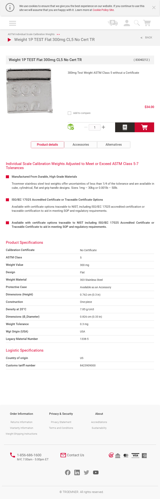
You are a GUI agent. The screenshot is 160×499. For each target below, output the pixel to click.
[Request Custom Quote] (125, 127)
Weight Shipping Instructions (21, 433)
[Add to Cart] (144, 127)
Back (148, 37)
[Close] (154, 8)
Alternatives (114, 144)
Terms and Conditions (61, 427)
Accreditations (99, 422)
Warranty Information (21, 427)
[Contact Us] (63, 455)
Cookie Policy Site (103, 10)
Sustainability (99, 427)
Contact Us (75, 455)
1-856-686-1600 (33, 457)
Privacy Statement (61, 422)
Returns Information (21, 422)
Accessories (81, 144)
